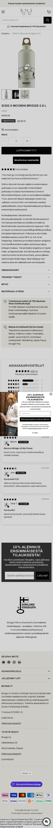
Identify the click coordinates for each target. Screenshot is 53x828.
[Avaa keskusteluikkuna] (46, 822)
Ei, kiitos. (35, 433)
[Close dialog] (51, 394)
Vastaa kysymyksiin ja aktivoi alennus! (35, 419)
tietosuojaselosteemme (34, 428)
